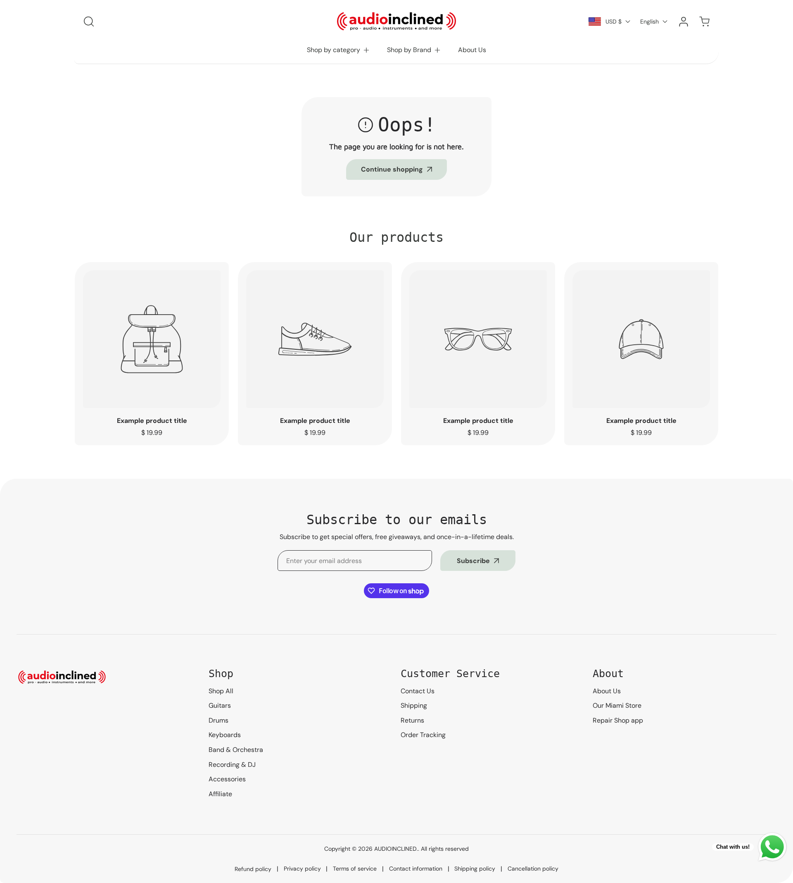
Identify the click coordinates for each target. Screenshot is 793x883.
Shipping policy (474, 868)
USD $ (613, 21)
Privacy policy (302, 868)
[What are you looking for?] (89, 21)
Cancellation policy (533, 868)
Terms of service (355, 868)
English (649, 21)
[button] (339, 50)
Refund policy (253, 869)
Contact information (415, 868)
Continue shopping (392, 169)
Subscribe (473, 560)
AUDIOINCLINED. (396, 848)
